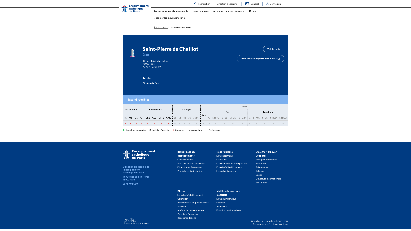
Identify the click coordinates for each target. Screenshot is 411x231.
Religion (260, 171)
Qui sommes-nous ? (262, 224)
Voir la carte (273, 49)
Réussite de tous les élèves (191, 163)
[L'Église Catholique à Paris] (136, 219)
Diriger (181, 191)
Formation (261, 163)
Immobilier (221, 206)
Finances (220, 202)
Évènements (262, 167)
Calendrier (182, 198)
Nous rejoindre (224, 151)
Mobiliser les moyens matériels (228, 193)
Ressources (261, 182)
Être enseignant (224, 155)
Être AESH (221, 159)
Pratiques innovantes (266, 159)
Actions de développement (191, 210)
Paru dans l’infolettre (187, 214)
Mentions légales (280, 224)
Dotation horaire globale (228, 210)
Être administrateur (226, 171)
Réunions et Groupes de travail (193, 202)
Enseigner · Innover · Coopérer (267, 153)
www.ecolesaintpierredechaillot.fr (259, 58)
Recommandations (186, 217)
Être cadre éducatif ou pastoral (231, 163)
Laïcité (259, 174)
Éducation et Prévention (189, 167)
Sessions (181, 206)
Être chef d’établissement (229, 167)
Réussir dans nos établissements (186, 153)
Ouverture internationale (268, 178)
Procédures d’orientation (189, 171)
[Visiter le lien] (135, 8)
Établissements (185, 159)
